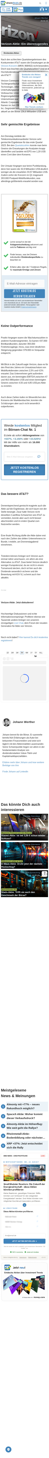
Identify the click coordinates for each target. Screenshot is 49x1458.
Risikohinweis (32, 1257)
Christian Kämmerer (31, 816)
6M (27, 653)
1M (17, 653)
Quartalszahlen (22, 145)
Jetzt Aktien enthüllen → (24, 1241)
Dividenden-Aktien (11, 53)
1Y (31, 653)
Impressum (22, 1257)
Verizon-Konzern (9, 66)
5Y (36, 653)
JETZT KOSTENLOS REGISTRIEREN (24, 470)
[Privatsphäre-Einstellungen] (8, 1449)
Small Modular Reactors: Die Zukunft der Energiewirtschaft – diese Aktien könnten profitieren (24, 1187)
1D (8, 653)
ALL (40, 653)
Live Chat (18, 623)
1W (12, 653)
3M (22, 653)
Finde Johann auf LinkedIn (15, 771)
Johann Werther (41, 18)
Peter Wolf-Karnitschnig (30, 873)
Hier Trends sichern (34, 107)
